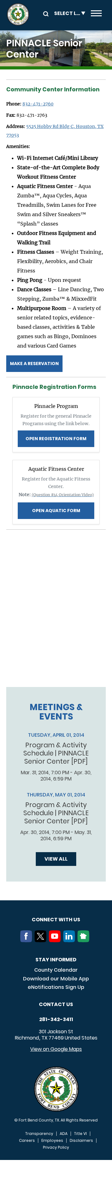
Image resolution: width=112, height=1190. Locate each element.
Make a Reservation (34, 363)
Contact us (56, 1004)
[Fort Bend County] (18, 14)
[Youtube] (56, 940)
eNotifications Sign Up (56, 987)
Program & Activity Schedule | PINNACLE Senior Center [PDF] (56, 753)
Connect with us (56, 919)
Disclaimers (81, 1140)
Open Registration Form (56, 438)
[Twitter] (42, 940)
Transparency (39, 1134)
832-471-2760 (38, 104)
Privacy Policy (56, 1147)
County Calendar (56, 970)
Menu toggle (96, 14)
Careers (27, 1140)
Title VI (80, 1134)
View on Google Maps (56, 1049)
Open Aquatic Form (56, 510)
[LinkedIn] (70, 940)
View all (56, 858)
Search (44, 13)
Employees (52, 1140)
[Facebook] (27, 940)
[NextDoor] (84, 940)
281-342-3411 (56, 1019)
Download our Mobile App (56, 978)
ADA (64, 1134)
